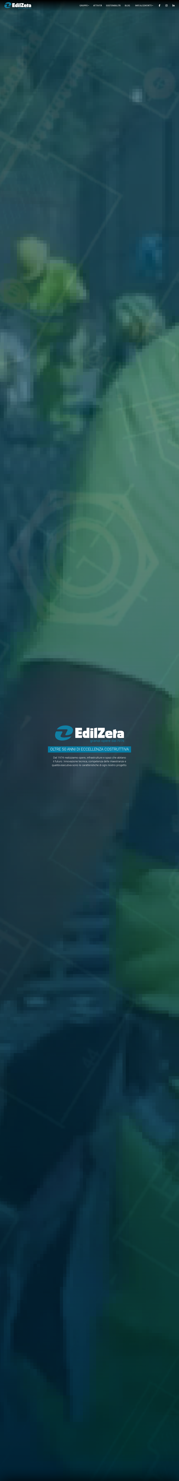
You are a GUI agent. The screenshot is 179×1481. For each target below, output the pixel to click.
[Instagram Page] (166, 5)
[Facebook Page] (159, 5)
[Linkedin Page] (173, 5)
